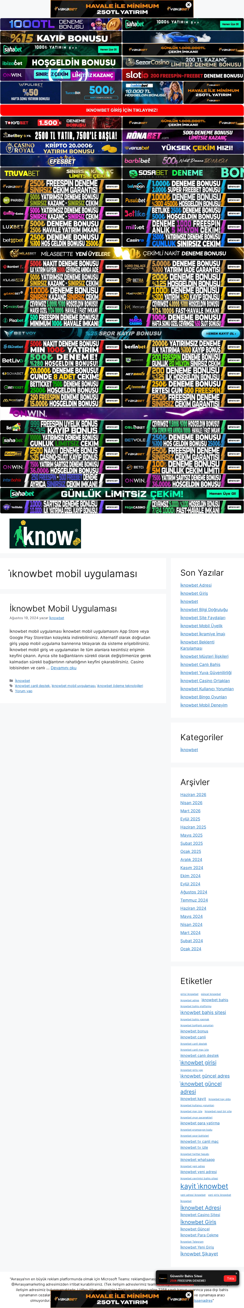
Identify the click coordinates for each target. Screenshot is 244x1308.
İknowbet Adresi (196, 585)
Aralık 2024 (191, 859)
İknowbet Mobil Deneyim (204, 705)
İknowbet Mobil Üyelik (201, 625)
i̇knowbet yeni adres (192, 1166)
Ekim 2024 (190, 875)
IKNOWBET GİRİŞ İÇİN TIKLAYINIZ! (122, 110)
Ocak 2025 (190, 851)
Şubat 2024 (191, 940)
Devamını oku (63, 667)
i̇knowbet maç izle (191, 1111)
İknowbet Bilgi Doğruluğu (204, 609)
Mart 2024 (190, 932)
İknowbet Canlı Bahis (200, 664)
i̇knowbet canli (193, 1037)
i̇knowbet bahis (215, 1000)
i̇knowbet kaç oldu (219, 1099)
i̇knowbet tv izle (194, 1147)
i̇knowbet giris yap (191, 1070)
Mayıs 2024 (191, 916)
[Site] (61, 186)
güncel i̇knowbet (211, 994)
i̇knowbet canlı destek (199, 1055)
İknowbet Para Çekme (199, 1235)
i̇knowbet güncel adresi (201, 1087)
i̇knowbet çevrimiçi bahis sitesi (199, 1178)
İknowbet (22, 681)
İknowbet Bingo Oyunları (203, 697)
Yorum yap (23, 691)
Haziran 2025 (193, 827)
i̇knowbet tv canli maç (199, 1141)
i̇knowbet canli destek (32, 686)
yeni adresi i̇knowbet (193, 1194)
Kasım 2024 (191, 867)
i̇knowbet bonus (194, 1031)
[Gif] (122, 253)
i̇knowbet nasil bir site (218, 1111)
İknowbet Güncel (195, 1229)
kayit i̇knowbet (204, 1186)
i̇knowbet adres (189, 1000)
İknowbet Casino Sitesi (200, 1214)
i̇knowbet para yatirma (200, 1123)
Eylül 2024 (190, 884)
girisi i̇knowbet (189, 994)
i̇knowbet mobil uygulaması (73, 686)
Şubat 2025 (191, 843)
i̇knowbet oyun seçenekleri (196, 1117)
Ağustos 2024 (193, 892)
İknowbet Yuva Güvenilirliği (206, 672)
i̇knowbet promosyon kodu (196, 1129)
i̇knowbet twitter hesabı (194, 1154)
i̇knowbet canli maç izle (194, 1049)
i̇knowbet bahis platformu (195, 1006)
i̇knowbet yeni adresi (198, 1172)
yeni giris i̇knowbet (219, 1194)
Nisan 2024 (191, 924)
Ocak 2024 (190, 948)
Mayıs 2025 (191, 835)
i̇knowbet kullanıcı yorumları (197, 1105)
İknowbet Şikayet (199, 1254)
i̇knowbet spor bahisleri (194, 1135)
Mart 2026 (190, 810)
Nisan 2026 (191, 802)
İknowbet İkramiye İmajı (202, 634)
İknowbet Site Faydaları (202, 617)
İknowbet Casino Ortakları (205, 680)
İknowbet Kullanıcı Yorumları (207, 688)
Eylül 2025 (190, 819)
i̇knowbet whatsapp (197, 1159)
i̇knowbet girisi (198, 1062)
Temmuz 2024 (194, 900)
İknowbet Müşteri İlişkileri (204, 656)
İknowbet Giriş (194, 593)
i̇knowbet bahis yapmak (194, 1019)
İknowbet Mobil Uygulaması (63, 608)
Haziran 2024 (193, 908)
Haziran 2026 (193, 794)
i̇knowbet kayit (193, 1098)
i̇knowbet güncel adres (205, 1076)
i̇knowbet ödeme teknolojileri (120, 686)
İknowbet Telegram (191, 1241)
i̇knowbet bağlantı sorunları (197, 1025)
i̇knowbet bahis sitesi (203, 1012)
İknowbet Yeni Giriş (197, 1247)
